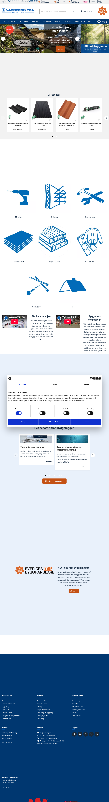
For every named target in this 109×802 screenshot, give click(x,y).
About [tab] (86, 385)
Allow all (85, 422)
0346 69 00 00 (52, 738)
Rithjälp (39, 707)
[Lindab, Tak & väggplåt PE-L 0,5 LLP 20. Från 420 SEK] (42, 109)
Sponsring (40, 719)
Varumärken (35, 22)
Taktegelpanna (66, 123)
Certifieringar (6, 719)
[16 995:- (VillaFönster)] (40, 38)
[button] (73, 11)
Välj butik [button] (86, 11)
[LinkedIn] (91, 734)
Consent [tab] (22, 385)
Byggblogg (5, 707)
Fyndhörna (67, 22)
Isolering (54, 217)
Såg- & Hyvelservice (43, 710)
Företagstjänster (42, 716)
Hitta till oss (6, 742)
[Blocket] (97, 734)
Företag (100, 2)
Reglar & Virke (54, 262)
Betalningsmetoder (78, 710)
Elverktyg (18, 217)
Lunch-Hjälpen (79, 22)
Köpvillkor (75, 704)
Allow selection (54, 422)
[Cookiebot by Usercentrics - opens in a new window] (91, 378)
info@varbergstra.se (46, 733)
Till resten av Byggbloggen (53, 481)
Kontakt (91, 22)
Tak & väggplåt (42, 123)
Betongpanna (18, 123)
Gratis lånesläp (42, 704)
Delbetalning (76, 701)
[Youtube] (80, 734)
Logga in (92, 1)
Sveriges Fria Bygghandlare (11, 716)
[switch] (42, 413)
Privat (99, 1)
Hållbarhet (23, 22)
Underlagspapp (91, 123)
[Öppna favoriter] (99, 21)
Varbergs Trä (7, 695)
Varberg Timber (7, 713)
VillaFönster (6, 710)
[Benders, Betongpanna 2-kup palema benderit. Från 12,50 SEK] (18, 109)
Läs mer (95, 38)
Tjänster (56, 22)
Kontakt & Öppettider (9, 704)
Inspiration (46, 22)
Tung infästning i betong (32, 447)
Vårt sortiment (10, 22)
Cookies (74, 713)
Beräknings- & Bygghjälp (45, 713)
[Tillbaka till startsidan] (18, 10)
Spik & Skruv (36, 307)
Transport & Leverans (44, 701)
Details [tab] (54, 385)
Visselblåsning (76, 716)
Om (3, 701)
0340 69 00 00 (14, 1)
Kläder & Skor (90, 262)
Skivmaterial (19, 262)
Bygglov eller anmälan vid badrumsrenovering (69, 448)
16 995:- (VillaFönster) (60, 46)
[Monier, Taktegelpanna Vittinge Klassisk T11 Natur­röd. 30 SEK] (67, 109)
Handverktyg (90, 217)
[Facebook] (74, 734)
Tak (72, 307)
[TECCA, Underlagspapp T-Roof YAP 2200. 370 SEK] (91, 109)
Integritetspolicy (77, 707)
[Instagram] (86, 734)
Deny (23, 422)
